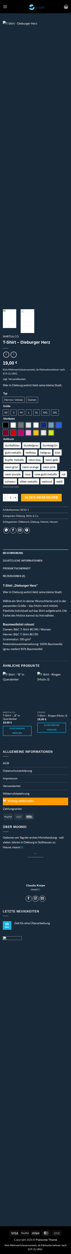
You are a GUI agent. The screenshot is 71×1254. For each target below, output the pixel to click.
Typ (5, 393)
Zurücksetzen (11, 487)
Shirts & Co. (11, 336)
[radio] (13, 400)
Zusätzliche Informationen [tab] (22, 560)
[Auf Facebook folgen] (29, 898)
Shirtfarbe (9, 418)
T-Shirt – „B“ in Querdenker (11, 717)
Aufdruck (8, 439)
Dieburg (20, 515)
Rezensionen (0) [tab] (14, 576)
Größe (6, 406)
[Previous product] (13, 355)
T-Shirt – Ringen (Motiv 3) (52, 715)
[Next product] (6, 355)
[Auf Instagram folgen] (35, 898)
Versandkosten (17, 379)
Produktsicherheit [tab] (16, 568)
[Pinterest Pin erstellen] (27, 530)
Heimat (44, 521)
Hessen (54, 521)
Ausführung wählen (17, 730)
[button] (5, 6)
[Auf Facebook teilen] (13, 530)
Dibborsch (23, 521)
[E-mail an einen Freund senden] (20, 530)
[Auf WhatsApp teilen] (6, 530)
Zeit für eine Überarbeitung (32, 923)
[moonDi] (36, 6)
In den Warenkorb (41, 497)
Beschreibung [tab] (13, 553)
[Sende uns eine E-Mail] (42, 898)
